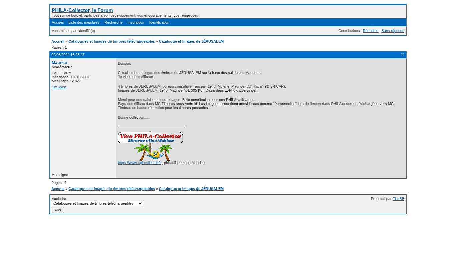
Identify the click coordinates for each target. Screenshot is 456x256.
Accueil (57, 22)
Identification (159, 22)
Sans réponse (393, 31)
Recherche (113, 22)
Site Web (59, 87)
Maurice (59, 62)
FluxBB (398, 199)
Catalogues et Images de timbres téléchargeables (111, 41)
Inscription (136, 22)
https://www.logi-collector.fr (139, 163)
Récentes (371, 31)
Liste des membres (83, 22)
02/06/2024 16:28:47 (67, 55)
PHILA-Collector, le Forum (82, 10)
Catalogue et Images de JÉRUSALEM (191, 41)
